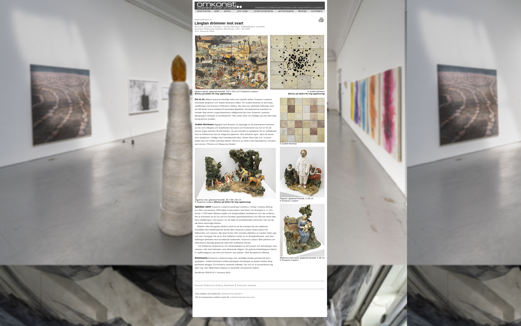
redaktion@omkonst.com (242, 297)
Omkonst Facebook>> (232, 294)
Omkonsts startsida (246, 285)
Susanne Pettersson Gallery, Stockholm (214, 285)
